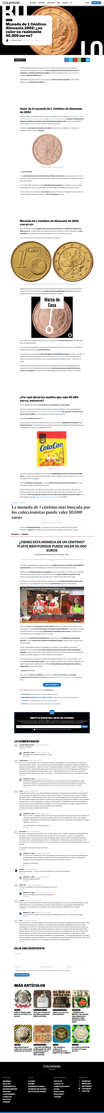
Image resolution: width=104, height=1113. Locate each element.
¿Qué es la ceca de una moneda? (60, 1013)
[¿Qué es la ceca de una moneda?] (62, 999)
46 (57, 356)
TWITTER (24, 704)
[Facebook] (66, 60)
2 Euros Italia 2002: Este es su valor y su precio (22, 1014)
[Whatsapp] (79, 1084)
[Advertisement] (52, 95)
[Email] (83, 60)
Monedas (9, 20)
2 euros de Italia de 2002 (57, 119)
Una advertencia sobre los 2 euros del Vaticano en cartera (23, 1049)
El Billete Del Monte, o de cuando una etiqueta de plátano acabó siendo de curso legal (80, 1017)
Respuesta (22, 748)
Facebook (86, 1081)
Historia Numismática (40, 1044)
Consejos (17, 1044)
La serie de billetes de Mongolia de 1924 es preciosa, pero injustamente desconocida (42, 1051)
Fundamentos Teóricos (59, 1010)
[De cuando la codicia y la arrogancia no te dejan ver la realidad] (62, 1034)
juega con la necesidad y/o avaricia (48, 497)
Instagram (87, 1086)
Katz (63, 284)
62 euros (62, 356)
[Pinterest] (75, 60)
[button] (71, 2)
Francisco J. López (17, 40)
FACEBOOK (25, 700)
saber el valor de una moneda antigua (48, 411)
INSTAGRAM (25, 694)
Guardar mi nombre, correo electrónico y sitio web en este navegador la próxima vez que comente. (43, 970)
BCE (62, 167)
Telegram (86, 1089)
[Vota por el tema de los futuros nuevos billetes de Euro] (42, 999)
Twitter (86, 1091)
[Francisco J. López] (7, 40)
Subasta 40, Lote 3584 (71, 284)
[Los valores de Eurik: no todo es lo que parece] (81, 1034)
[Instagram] (79, 1086)
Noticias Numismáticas (40, 1010)
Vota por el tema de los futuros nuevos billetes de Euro (41, 1014)
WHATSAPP (37, 697)
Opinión (55, 1044)
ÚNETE (84, 726)
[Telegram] (88, 60)
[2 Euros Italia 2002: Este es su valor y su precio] (23, 999)
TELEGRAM (48, 697)
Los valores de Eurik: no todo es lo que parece (81, 1049)
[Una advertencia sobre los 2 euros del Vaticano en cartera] (23, 1034)
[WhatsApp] (79, 60)
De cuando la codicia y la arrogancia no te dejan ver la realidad (61, 1050)
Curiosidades (76, 1010)
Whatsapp (86, 1084)
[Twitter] (71, 60)
